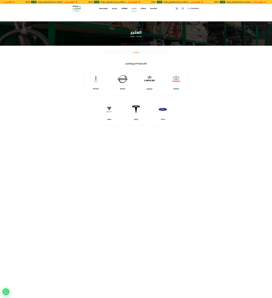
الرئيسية (153, 8)
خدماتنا (143, 8)
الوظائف (124, 8)
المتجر (134, 8)
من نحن (114, 8)
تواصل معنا (103, 8)
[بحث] (182, 8)
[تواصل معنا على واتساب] (6, 291)
